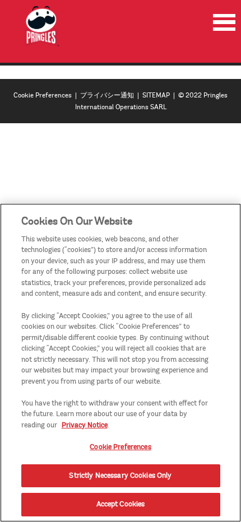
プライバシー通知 (107, 95)
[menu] (224, 22)
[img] (42, 26)
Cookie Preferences (42, 95)
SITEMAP (156, 95)
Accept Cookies (120, 504)
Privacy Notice (85, 425)
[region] (120, 362)
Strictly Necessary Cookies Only (120, 475)
